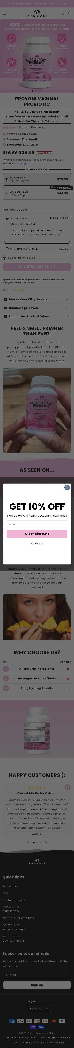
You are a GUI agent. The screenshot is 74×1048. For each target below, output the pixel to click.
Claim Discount (37, 534)
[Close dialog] (67, 487)
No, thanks (37, 543)
